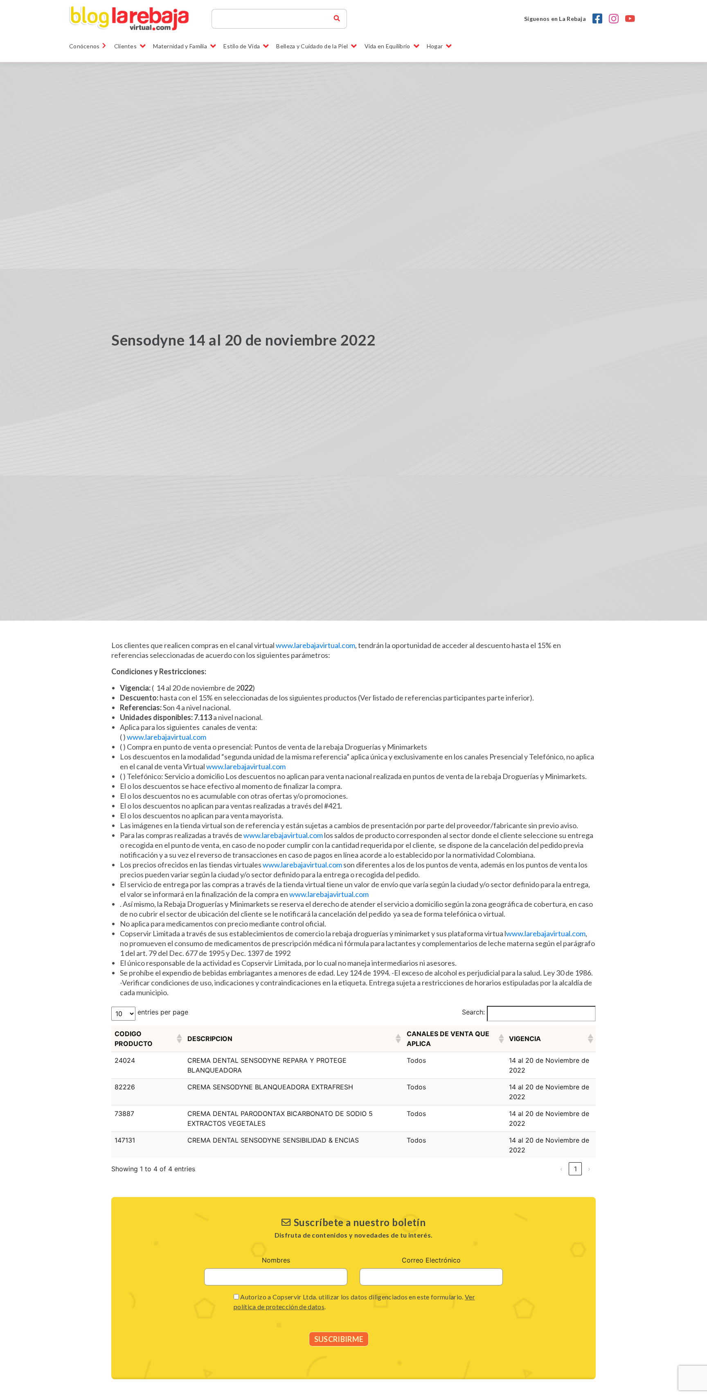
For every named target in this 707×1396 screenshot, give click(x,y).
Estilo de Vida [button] (241, 46)
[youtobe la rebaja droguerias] (630, 19)
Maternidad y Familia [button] (180, 46)
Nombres (276, 1260)
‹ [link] (561, 1169)
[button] (178, 1039)
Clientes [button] (125, 46)
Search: (473, 1012)
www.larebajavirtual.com (315, 645)
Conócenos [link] (84, 46)
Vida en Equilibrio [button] (387, 46)
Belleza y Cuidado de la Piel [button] (312, 46)
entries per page (162, 1012)
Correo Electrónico (431, 1260)
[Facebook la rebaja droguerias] (597, 19)
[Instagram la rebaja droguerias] (614, 19)
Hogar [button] (435, 46)
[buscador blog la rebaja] (336, 19)
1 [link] (575, 1169)
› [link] (589, 1169)
